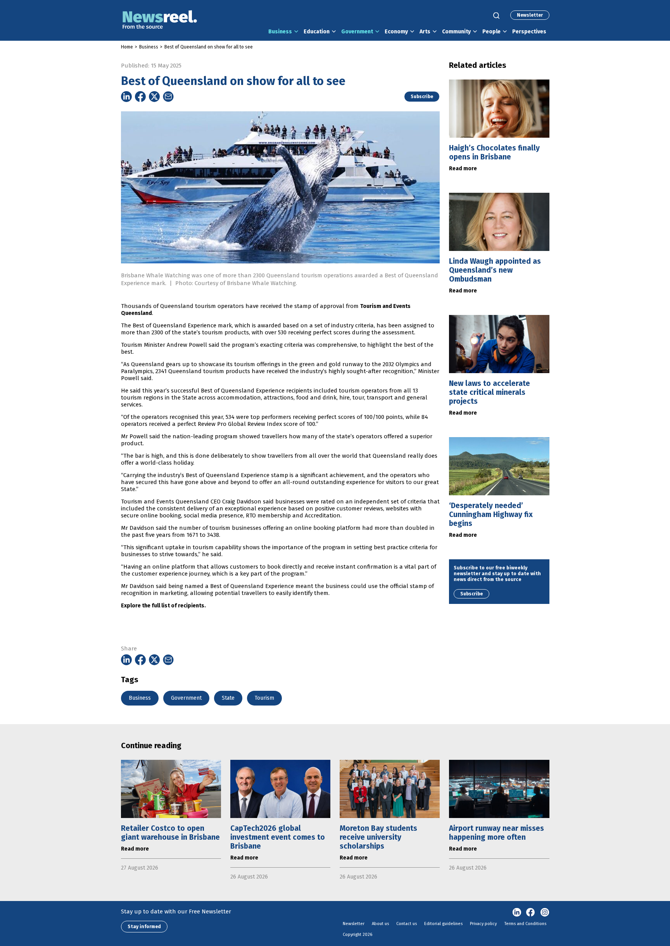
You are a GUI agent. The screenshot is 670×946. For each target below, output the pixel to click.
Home (127, 47)
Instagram (544, 912)
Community (456, 31)
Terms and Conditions (525, 923)
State (228, 698)
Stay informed (144, 926)
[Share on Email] (168, 96)
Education (317, 31)
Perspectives (529, 31)
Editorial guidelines (443, 923)
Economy (396, 31)
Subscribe (422, 96)
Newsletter (530, 15)
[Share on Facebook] (140, 96)
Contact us (406, 923)
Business (280, 31)
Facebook (530, 912)
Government (357, 31)
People (491, 31)
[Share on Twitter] (154, 96)
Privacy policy (483, 923)
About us (380, 923)
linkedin (516, 912)
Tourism (264, 698)
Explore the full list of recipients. (163, 605)
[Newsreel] (160, 20)
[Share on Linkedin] (126, 96)
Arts (425, 31)
